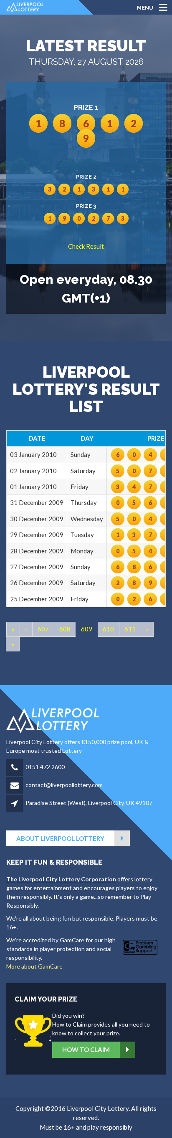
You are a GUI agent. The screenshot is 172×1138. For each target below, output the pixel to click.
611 (130, 629)
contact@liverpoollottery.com (64, 784)
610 (108, 629)
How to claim (86, 1049)
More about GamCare (34, 966)
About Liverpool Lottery (60, 838)
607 (43, 629)
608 (65, 629)
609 (86, 629)
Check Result (86, 246)
